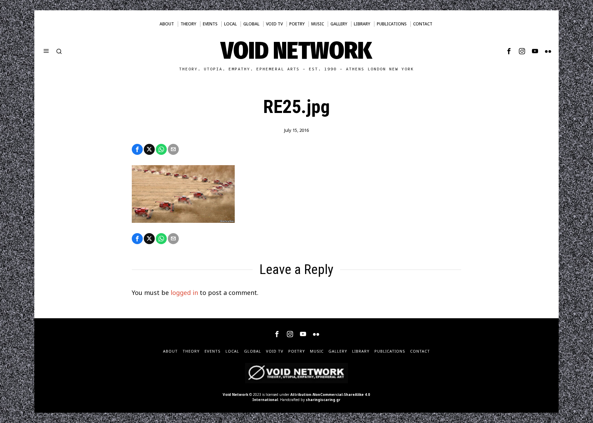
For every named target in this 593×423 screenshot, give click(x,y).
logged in (184, 292)
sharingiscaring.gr (323, 399)
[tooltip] (508, 51)
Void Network (235, 394)
